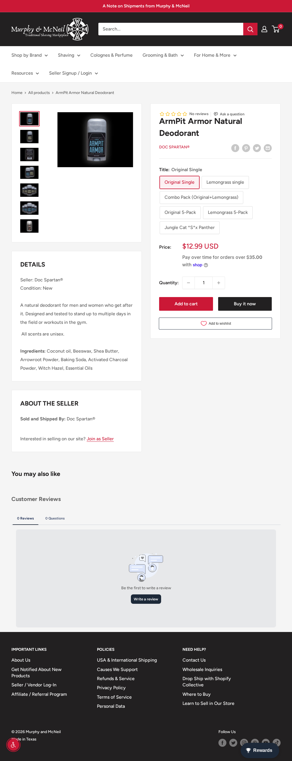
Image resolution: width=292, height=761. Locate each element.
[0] (275, 29)
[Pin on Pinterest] (246, 148)
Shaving (66, 55)
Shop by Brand (26, 55)
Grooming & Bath (160, 55)
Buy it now (245, 303)
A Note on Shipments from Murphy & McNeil (146, 6)
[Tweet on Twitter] (257, 148)
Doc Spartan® (174, 147)
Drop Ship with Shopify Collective (206, 682)
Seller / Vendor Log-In (33, 685)
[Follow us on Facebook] (222, 743)
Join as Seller (100, 438)
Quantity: (169, 282)
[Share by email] (268, 148)
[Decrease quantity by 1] (188, 283)
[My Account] (264, 29)
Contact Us (194, 660)
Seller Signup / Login (70, 73)
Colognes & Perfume (111, 55)
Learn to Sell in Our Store (208, 703)
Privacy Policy (111, 687)
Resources (22, 73)
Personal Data (111, 706)
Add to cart (186, 303)
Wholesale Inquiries (202, 669)
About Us (20, 660)
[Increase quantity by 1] (219, 283)
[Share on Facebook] (235, 148)
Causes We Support (117, 669)
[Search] (250, 29)
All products (39, 92)
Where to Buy (196, 694)
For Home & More (212, 55)
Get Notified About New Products (36, 672)
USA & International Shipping (127, 660)
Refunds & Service (116, 678)
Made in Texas (23, 739)
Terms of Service (114, 697)
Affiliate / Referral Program (39, 694)
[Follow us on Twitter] (233, 743)
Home (17, 92)
